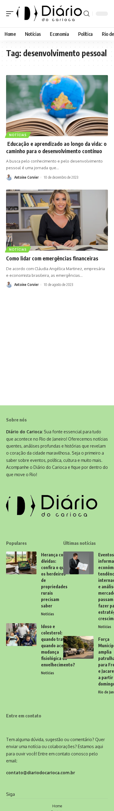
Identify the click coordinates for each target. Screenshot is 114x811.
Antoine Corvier (26, 177)
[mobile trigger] (11, 13)
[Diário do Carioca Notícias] (49, 13)
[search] (86, 14)
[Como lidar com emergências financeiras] (57, 220)
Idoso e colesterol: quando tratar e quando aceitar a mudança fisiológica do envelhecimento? (58, 645)
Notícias (18, 135)
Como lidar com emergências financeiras (52, 258)
